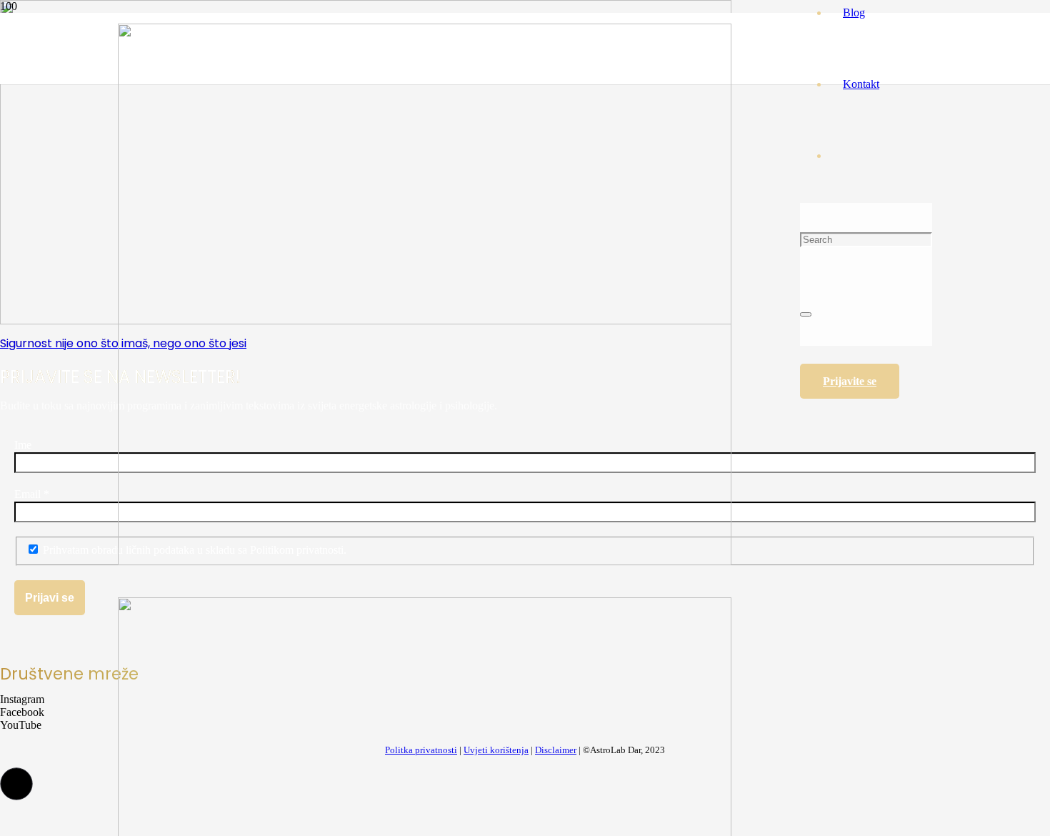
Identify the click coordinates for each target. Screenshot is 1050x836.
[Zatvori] (805, 314)
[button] (16, 783)
